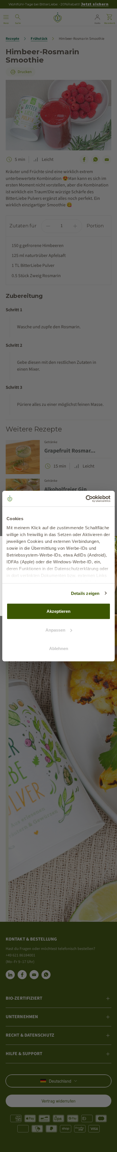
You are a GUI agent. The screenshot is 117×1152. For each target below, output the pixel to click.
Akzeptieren (58, 611)
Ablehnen (58, 648)
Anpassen (55, 629)
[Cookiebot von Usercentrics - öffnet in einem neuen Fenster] (85, 498)
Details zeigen (85, 593)
